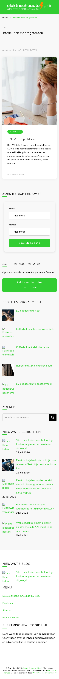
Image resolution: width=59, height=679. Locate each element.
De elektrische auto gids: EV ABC (21, 595)
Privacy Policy (10, 617)
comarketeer (47, 633)
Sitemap (7, 610)
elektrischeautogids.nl (32, 668)
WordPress (37, 672)
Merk (12, 208)
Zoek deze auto (29, 242)
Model (12, 224)
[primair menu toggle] (4, 7)
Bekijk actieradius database (29, 285)
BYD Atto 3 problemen (21, 139)
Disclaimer (8, 603)
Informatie (15, 131)
